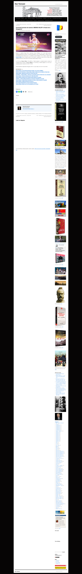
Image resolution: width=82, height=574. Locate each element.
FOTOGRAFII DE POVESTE (57, 18)
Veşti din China (58, 506)
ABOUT (22, 18)
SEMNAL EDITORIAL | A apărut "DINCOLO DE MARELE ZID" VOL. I (60, 92)
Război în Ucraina (58, 490)
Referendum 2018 (58, 491)
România (35, 20)
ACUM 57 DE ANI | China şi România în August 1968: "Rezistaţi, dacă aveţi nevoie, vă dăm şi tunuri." (60, 95)
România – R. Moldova (59, 496)
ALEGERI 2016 (58, 425)
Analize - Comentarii (28, 113)
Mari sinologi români (58, 484)
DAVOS (57, 464)
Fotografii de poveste (58, 478)
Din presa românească (59, 470)
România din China (41, 20)
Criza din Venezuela (58, 462)
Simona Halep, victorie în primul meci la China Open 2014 (27, 76)
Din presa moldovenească (59, 469)
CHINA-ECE (57, 450)
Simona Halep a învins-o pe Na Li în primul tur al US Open (27, 84)
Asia (56, 444)
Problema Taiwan (58, 488)
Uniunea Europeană (58, 504)
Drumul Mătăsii (58, 472)
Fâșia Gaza (57, 477)
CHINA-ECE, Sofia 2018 (59, 455)
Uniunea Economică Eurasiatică (60, 503)
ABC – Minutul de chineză (59, 422)
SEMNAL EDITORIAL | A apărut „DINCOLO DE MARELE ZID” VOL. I (60, 376)
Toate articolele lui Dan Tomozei (28, 108)
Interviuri (57, 482)
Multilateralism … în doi (59, 485)
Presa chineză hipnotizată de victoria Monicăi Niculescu (26, 82)
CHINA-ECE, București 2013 (60, 452)
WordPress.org (58, 563)
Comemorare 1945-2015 (59, 458)
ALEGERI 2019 (58, 426)
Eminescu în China (58, 473)
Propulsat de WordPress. (59, 571)
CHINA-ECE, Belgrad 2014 (59, 451)
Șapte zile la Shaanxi (58, 500)
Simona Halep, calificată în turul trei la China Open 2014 (26, 73)
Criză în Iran (57, 463)
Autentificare (57, 560)
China (26, 18)
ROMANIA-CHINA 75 (59, 498)
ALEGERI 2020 (58, 427)
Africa (57, 423)
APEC (57, 442)
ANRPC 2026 (58, 441)
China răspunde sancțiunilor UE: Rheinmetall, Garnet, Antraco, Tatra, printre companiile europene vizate (60, 379)
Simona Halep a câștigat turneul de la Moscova (24, 81)
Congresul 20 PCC (58, 460)
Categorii (56, 421)
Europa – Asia (58, 476)
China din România (39, 18)
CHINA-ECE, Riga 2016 (59, 454)
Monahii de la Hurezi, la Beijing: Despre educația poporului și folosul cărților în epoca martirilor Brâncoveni (61, 388)
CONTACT (45, 18)
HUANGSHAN (58, 480)
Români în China (58, 493)
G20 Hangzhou (58, 479)
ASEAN (57, 443)
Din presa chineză (58, 468)
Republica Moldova (58, 492)
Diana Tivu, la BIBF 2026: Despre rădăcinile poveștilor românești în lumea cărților (60, 393)
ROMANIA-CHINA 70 (59, 497)
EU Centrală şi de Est (58, 474)
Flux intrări (57, 561)
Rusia (56, 499)
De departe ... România (34, 113)
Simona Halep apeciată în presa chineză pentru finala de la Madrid (28, 77)
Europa (57, 475)
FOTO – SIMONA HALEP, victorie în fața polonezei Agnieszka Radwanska (44, 25)
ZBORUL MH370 (58, 508)
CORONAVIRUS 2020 (59, 461)
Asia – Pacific (58, 445)
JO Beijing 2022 (58, 483)
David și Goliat (19, 57)
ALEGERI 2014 (58, 424)
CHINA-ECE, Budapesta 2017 (60, 453)
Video (56, 507)
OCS (56, 486)
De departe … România (59, 465)
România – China (58, 495)
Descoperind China (58, 466)
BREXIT (57, 446)
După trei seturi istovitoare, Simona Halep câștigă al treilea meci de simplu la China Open (32, 72)
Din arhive (57, 467)
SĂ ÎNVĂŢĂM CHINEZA (49, 20)
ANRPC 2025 (58, 440)
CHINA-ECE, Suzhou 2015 (59, 456)
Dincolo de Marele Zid (59, 471)
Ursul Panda (57, 505)
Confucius (57, 459)
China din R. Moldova (31, 18)
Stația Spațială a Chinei (59, 502)
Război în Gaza (58, 489)
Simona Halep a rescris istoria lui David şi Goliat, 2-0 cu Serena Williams (29, 70)
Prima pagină (18, 18)
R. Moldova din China (29, 20)
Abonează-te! (58, 36)
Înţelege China (58, 481)
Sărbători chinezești (58, 501)
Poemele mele (57, 487)
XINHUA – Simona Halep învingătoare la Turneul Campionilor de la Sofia (30, 78)
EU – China (49, 18)
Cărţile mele (57, 448)
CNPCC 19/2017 (58, 457)
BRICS (57, 447)
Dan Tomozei (20, 4)
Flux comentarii (58, 562)
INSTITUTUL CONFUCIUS (20, 20)
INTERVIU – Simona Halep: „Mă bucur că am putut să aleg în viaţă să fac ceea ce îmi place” (33, 74)
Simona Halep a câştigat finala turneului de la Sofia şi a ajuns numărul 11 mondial (31, 80)
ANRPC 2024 (58, 439)
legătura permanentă (48, 113)
